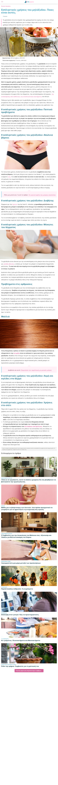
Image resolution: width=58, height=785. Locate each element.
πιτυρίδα (17, 353)
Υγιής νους (4, 587)
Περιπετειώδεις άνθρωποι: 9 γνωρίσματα (17, 589)
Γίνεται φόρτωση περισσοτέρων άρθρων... (29, 670)
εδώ (9, 177)
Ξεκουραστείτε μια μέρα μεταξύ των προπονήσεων (21, 563)
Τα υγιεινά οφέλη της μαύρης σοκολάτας (42, 195)
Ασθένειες (4, 613)
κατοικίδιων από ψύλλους (33, 426)
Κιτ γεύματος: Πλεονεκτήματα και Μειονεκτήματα (20, 640)
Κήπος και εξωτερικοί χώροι (8, 664)
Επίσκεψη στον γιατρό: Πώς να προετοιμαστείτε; (20, 615)
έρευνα (14, 204)
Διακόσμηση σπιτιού (6, 478)
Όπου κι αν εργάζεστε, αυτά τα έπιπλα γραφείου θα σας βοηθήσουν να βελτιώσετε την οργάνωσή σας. (28, 481)
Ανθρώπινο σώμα (5, 561)
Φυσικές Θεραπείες (6, 6)
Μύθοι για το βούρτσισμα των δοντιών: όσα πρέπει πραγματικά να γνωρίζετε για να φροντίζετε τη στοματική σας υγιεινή (26, 508)
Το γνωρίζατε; (5, 638)
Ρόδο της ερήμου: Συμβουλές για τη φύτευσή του (20, 666)
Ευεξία (3, 505)
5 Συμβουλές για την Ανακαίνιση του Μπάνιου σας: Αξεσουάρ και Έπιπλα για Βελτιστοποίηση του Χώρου (26, 536)
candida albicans (8, 264)
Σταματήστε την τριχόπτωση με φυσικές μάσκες (36, 370)
